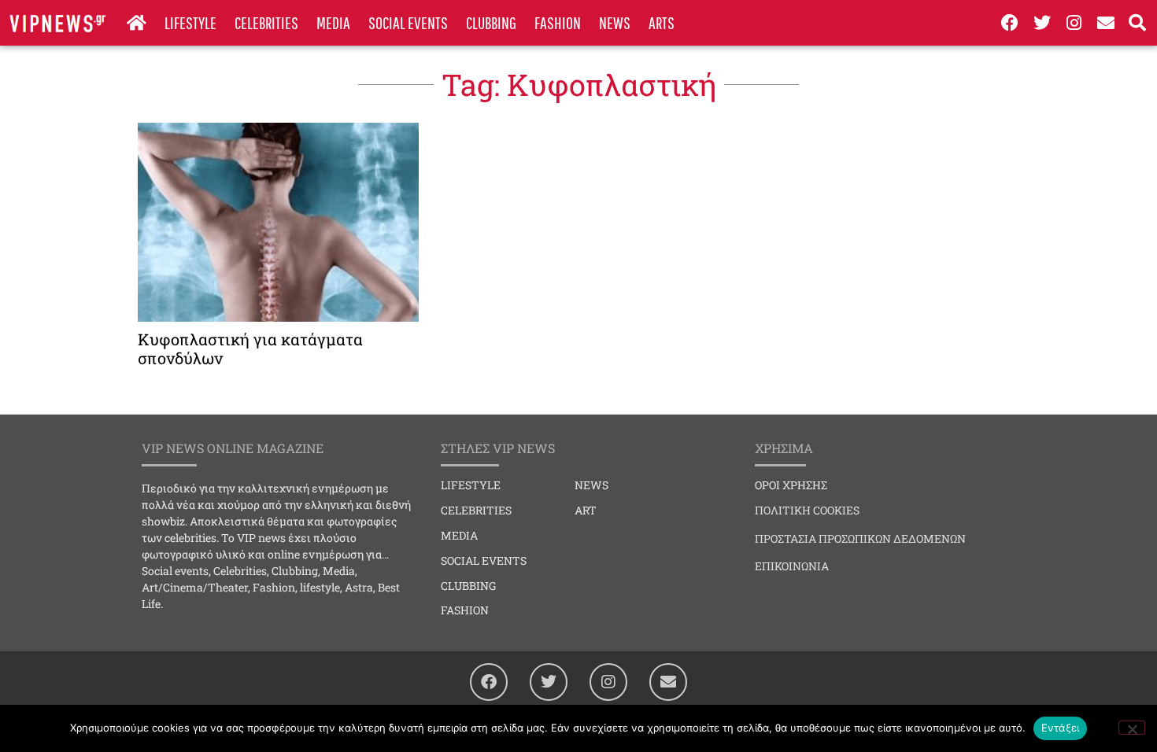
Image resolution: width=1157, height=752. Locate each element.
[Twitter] (1042, 23)
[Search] (1137, 23)
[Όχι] (1131, 728)
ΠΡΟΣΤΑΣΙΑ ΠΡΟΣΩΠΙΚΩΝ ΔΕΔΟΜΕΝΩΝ (860, 538)
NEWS (614, 22)
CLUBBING (491, 22)
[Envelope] (1106, 23)
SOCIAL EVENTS (408, 22)
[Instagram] (1073, 23)
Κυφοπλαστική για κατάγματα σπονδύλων (250, 348)
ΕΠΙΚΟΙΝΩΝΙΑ (792, 565)
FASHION (557, 22)
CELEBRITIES (266, 22)
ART (586, 510)
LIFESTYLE (190, 22)
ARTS (662, 22)
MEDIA (333, 22)
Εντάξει (1060, 727)
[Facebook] (1010, 23)
